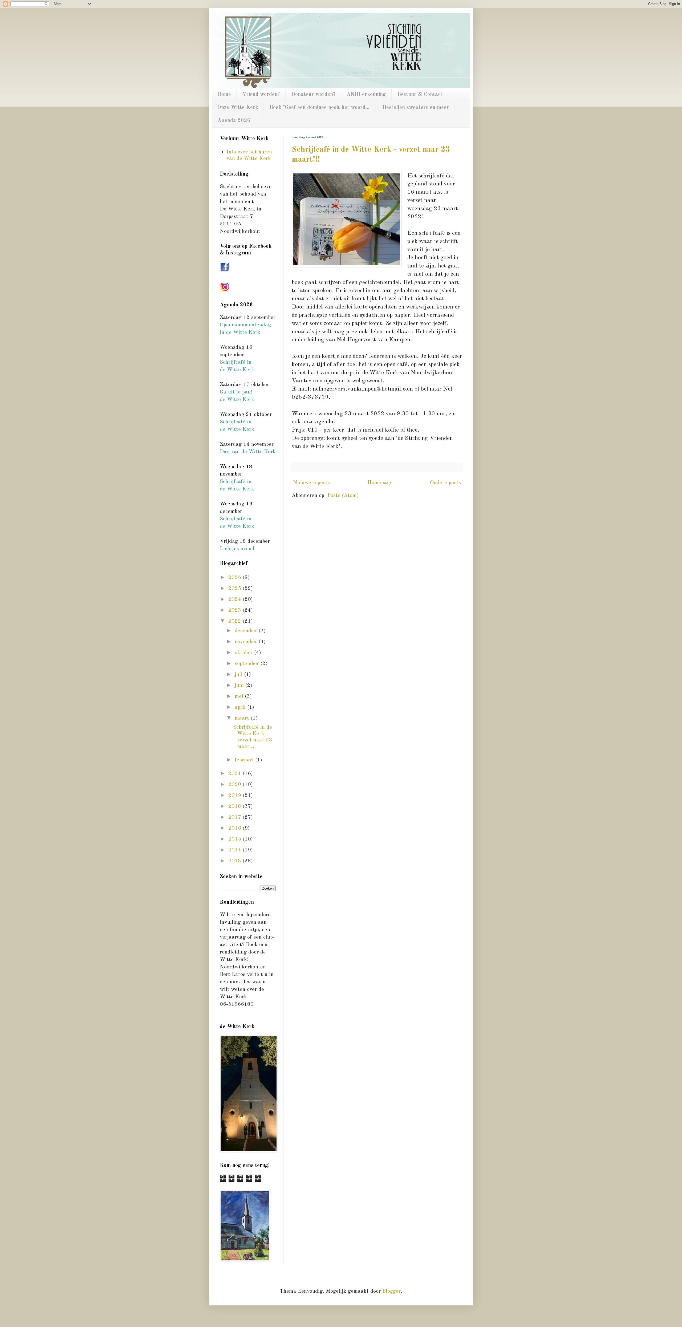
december (247, 631)
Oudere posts (445, 482)
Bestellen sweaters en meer (416, 107)
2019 (235, 795)
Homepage (379, 482)
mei (240, 696)
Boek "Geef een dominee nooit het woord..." (320, 107)
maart (243, 718)
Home (224, 94)
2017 (235, 817)
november (247, 641)
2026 (235, 577)
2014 (235, 850)
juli (239, 674)
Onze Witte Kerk (237, 107)
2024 (235, 599)
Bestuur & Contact (420, 94)
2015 (235, 839)
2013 (235, 861)
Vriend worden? (261, 94)
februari (245, 760)
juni (240, 685)
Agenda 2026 (233, 120)
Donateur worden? (313, 94)
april (241, 707)
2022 (235, 621)
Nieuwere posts (311, 482)
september (248, 663)
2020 (235, 784)
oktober (244, 652)
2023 (235, 610)
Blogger (391, 1291)
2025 (235, 588)
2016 (235, 828)
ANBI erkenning (366, 94)
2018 (235, 806)
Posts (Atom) (343, 495)
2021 (235, 773)
